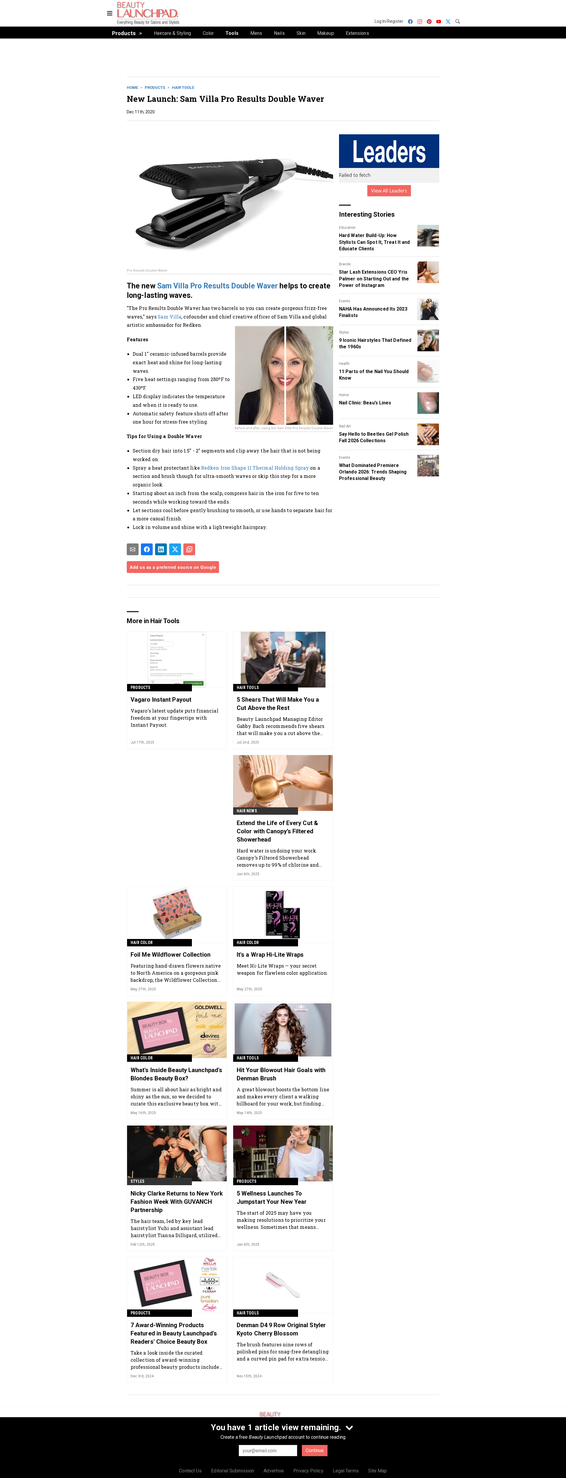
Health (344, 364)
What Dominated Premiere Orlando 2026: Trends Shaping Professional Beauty (373, 472)
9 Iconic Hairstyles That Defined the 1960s (375, 343)
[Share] (147, 549)
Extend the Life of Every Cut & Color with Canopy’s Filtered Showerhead (277, 831)
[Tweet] (175, 549)
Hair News (247, 811)
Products (155, 87)
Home (132, 87)
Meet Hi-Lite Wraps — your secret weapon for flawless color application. (282, 969)
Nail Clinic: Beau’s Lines (365, 403)
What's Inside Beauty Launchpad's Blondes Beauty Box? (176, 1074)
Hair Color (142, 942)
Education (347, 228)
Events (344, 301)
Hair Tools (183, 87)
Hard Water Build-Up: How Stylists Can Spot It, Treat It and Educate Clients (374, 242)
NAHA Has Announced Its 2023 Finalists (373, 312)
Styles (344, 332)
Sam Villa (172, 286)
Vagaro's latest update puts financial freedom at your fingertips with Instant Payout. (174, 718)
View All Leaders (389, 190)
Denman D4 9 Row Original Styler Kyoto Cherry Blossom (281, 1329)
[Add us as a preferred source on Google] (189, 549)
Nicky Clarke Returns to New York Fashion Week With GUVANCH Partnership (177, 1202)
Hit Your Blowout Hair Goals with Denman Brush (281, 1074)
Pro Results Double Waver (234, 286)
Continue (315, 1450)
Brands (345, 264)
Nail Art (345, 426)
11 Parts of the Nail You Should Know (374, 375)
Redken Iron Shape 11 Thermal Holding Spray (255, 468)
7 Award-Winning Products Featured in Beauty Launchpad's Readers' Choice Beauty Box (174, 1333)
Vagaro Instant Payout (161, 699)
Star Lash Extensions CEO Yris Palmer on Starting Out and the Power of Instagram (374, 278)
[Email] (133, 549)
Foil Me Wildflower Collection (170, 954)
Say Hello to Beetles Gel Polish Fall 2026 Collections (374, 437)
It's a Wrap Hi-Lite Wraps (270, 954)
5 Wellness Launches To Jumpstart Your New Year (272, 1197)
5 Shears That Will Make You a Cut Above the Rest (278, 703)
